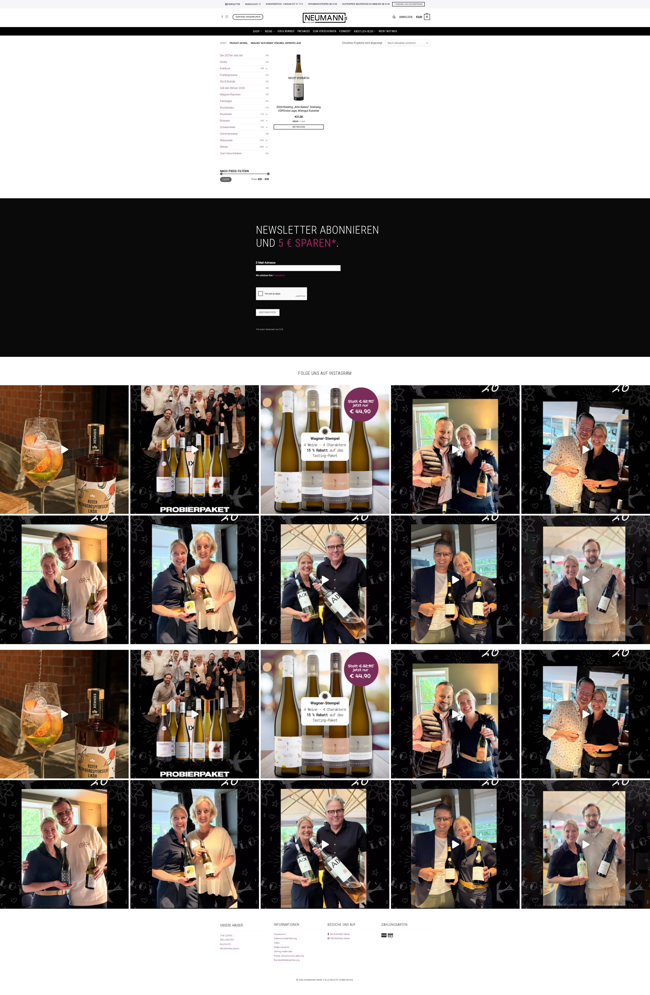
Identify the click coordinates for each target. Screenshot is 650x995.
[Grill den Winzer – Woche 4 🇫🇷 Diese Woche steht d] (325, 580)
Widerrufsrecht (281, 947)
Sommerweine (228, 133)
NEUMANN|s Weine (340, 938)
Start (223, 43)
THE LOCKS (226, 935)
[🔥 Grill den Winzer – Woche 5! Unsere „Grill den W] (194, 580)
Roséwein (226, 114)
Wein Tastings (388, 31)
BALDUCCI (225, 944)
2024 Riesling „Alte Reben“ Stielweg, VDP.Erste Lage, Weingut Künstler (298, 108)
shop (256, 31)
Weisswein (226, 140)
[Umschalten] (267, 68)
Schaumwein (227, 127)
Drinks (223, 62)
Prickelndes (227, 107)
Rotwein (225, 120)
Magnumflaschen (230, 94)
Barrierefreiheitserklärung (286, 960)
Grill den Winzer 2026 (232, 88)
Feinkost (345, 31)
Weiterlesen (298, 127)
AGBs (277, 942)
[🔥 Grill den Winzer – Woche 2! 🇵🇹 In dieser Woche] (585, 580)
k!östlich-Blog (363, 31)
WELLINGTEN (227, 939)
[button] (232, 4)
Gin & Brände (286, 31)
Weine (268, 31)
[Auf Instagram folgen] (226, 16)
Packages (303, 31)
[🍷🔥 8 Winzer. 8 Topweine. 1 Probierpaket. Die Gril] (194, 449)
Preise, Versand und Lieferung (289, 955)
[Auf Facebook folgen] (222, 16)
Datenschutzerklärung (285, 938)
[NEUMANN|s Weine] (325, 17)
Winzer (224, 146)
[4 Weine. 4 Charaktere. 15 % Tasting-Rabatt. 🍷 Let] (325, 449)
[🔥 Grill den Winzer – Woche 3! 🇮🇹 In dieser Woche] (455, 580)
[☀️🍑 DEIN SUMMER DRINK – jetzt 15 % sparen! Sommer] (64, 449)
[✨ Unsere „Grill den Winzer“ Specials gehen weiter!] (585, 449)
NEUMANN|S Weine (339, 934)
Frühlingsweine (228, 75)
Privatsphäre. (279, 275)
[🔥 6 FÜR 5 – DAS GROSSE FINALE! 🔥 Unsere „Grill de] (455, 449)
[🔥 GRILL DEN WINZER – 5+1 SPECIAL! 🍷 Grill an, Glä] (64, 580)
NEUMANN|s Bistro (229, 948)
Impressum (280, 934)
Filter (226, 179)
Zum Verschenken (324, 31)
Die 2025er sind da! (231, 55)
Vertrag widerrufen (283, 951)
